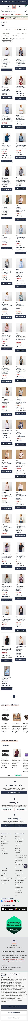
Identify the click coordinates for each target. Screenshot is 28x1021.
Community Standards (9, 961)
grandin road (3, 969)
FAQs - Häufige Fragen (20, 857)
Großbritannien (12, 947)
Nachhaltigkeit (18, 875)
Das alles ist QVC (19, 873)
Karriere (17, 884)
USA (7, 947)
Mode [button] (4, 36)
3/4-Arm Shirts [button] (7, 41)
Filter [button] (8, 29)
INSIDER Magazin (5, 870)
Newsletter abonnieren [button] (14, 792)
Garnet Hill (19, 967)
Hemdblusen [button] (18, 39)
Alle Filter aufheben (21, 33)
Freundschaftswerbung (6, 878)
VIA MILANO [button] (14, 36)
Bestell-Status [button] (21, 809)
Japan (21, 947)
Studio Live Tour (19, 892)
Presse (2, 848)
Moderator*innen (19, 887)
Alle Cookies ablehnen (14, 1012)
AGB (4, 959)
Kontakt (3, 838)
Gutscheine (3, 875)
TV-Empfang (18, 890)
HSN (2, 967)
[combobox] (12, 11)
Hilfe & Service (18, 860)
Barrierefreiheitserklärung (21, 878)
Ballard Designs (7, 967)
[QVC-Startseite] (1, 22)
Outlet (16, 895)
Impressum (22, 961)
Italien (17, 947)
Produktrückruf (4, 853)
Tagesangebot (5, 14)
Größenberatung (19, 841)
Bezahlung (17, 848)
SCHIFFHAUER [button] (7, 39)
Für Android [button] (20, 825)
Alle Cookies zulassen (14, 1007)
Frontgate (13, 967)
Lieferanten (3, 850)
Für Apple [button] (7, 825)
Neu (12, 14)
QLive (2, 845)
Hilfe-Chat (3, 836)
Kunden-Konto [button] (7, 809)
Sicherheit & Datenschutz (21, 855)
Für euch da (3, 883)
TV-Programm (4, 873)
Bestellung (17, 836)
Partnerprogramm (5, 880)
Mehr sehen (6, 710)
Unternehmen (18, 870)
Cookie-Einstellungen (14, 1018)
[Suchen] (25, 11)
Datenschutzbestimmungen (15, 959)
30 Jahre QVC (19, 14)
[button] (3, 7)
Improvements (10, 969)
